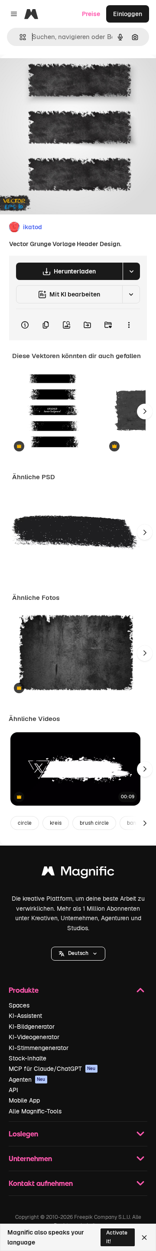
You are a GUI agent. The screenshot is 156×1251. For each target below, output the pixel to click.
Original (55, 74)
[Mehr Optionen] (128, 324)
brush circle (94, 823)
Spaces (19, 1005)
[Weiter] (145, 411)
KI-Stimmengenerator (38, 1048)
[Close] (144, 1237)
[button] (78, 954)
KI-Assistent (25, 1016)
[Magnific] (78, 873)
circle (25, 823)
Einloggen (127, 14)
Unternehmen (30, 1158)
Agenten (27, 1079)
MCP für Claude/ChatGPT (52, 1069)
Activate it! (116, 1236)
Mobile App (24, 1100)
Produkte (24, 989)
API (13, 1090)
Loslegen (23, 1133)
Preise (91, 14)
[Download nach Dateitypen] (131, 271)
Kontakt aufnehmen (41, 1183)
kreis (56, 823)
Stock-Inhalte (27, 1058)
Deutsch (78, 953)
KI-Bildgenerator (32, 1026)
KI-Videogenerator (34, 1037)
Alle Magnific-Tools (35, 1111)
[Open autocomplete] (19, 37)
